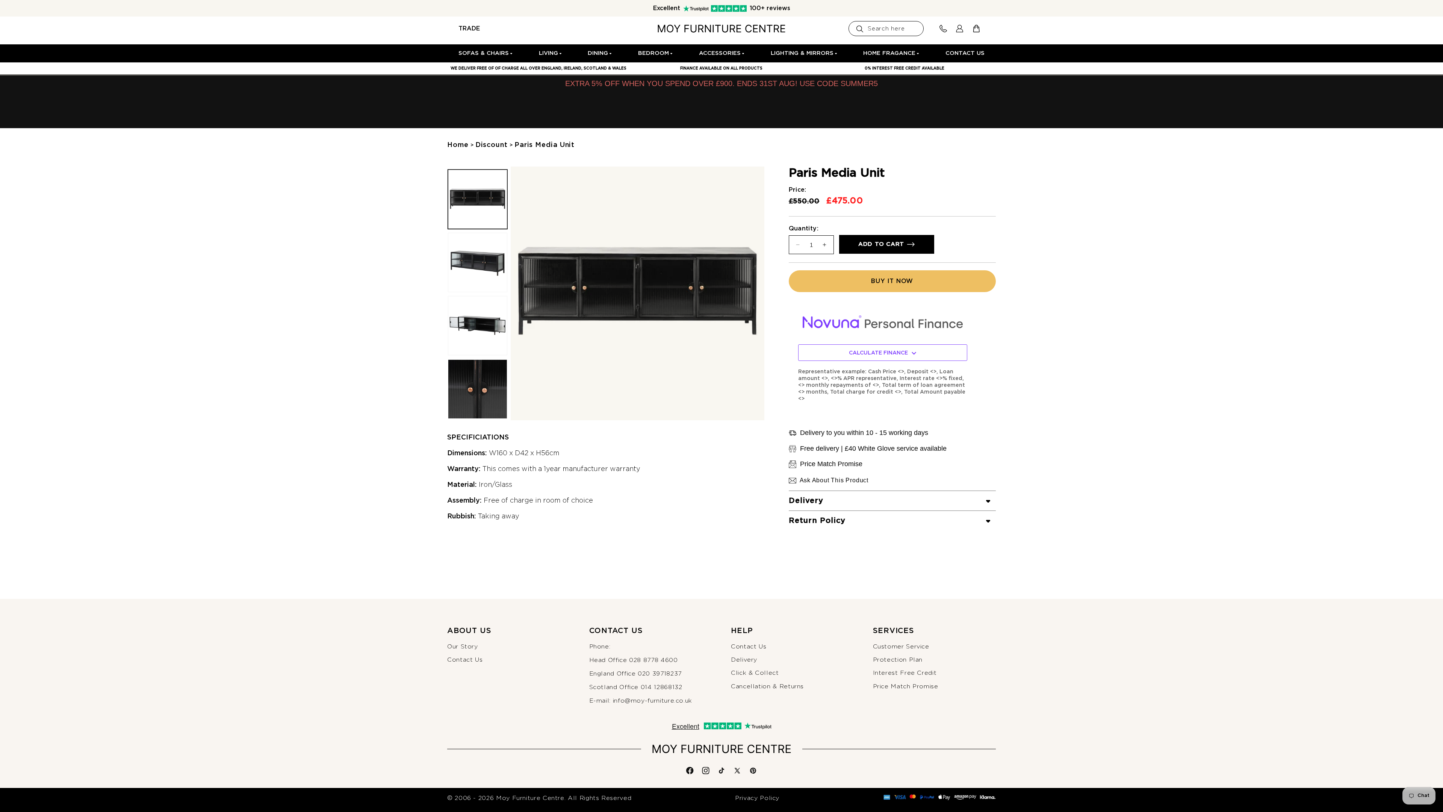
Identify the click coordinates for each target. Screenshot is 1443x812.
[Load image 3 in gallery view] (477, 325)
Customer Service (901, 647)
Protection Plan (898, 660)
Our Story (462, 647)
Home (458, 145)
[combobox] (886, 28)
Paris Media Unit (544, 145)
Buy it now (892, 281)
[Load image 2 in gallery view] (477, 262)
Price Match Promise (905, 686)
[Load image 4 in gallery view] (477, 389)
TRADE (469, 29)
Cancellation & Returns (767, 686)
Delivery (744, 660)
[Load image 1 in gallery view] (477, 199)
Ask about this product (834, 480)
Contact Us (465, 660)
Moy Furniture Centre (530, 798)
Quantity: (804, 229)
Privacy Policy (757, 798)
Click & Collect (755, 673)
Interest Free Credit (905, 673)
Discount (491, 145)
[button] (485, 53)
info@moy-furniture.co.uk (652, 701)
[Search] (860, 28)
